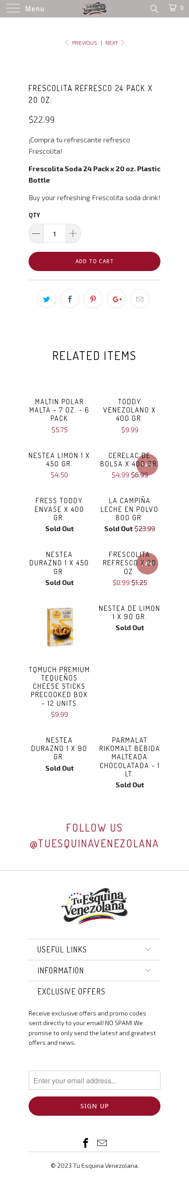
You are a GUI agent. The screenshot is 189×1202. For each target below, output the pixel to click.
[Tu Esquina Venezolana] (94, 9)
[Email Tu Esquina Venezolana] (102, 1143)
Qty (34, 215)
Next (112, 42)
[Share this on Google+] (116, 298)
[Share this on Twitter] (46, 298)
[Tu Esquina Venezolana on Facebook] (86, 1143)
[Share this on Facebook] (70, 298)
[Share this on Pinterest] (93, 298)
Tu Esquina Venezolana (105, 1165)
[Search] (153, 8)
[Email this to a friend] (139, 298)
